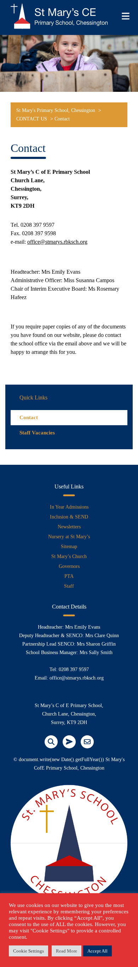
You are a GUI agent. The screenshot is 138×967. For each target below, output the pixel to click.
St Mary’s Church (69, 556)
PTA (69, 576)
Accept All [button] (97, 951)
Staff (69, 586)
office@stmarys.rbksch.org (57, 242)
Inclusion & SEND (69, 517)
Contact (28, 417)
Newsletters (69, 526)
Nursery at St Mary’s (69, 536)
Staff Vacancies (37, 432)
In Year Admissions (69, 507)
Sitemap (69, 546)
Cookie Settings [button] (28, 951)
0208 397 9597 (74, 669)
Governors (69, 566)
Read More (66, 951)
